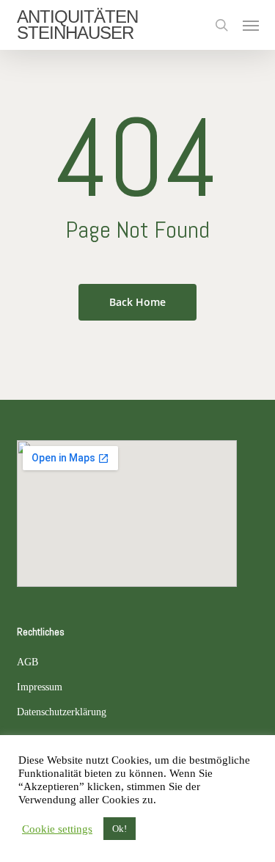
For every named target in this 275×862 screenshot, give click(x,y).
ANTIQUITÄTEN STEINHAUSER (77, 25)
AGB (27, 662)
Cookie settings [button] (57, 829)
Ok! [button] (119, 828)
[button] (251, 25)
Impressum (39, 687)
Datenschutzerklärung (61, 711)
